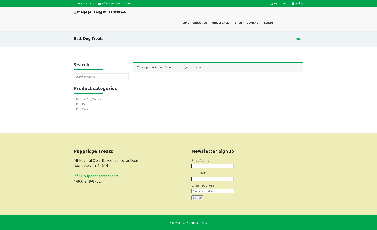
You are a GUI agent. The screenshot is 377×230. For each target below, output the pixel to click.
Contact (253, 22)
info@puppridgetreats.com (96, 176)
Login (268, 22)
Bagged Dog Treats (88, 99)
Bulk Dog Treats (86, 104)
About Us (200, 22)
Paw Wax (82, 109)
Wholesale (220, 22)
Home (185, 22)
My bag (299, 3)
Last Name (200, 173)
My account (280, 3)
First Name (200, 160)
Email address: (203, 185)
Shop (239, 22)
